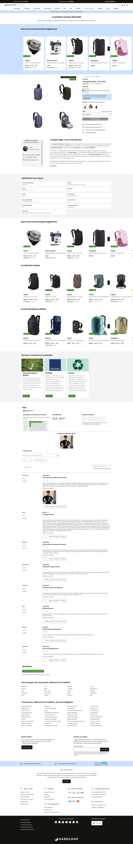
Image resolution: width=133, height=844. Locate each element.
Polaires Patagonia (72, 712)
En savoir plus (86, 98)
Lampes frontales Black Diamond (76, 721)
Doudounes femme (26, 706)
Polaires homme (25, 717)
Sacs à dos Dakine (72, 725)
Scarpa (69, 690)
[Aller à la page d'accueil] (83, 76)
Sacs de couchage (26, 725)
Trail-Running (47, 8)
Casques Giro (93, 708)
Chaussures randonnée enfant (52, 721)
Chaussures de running (50, 717)
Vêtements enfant (72, 706)
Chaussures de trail (49, 714)
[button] (38, 89)
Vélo (64, 8)
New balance (93, 688)
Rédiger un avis (99, 83)
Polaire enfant (71, 708)
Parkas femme (25, 708)
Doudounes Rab (94, 710)
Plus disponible (95, 119)
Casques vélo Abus (95, 723)
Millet (45, 688)
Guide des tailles (106, 111)
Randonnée (37, 8)
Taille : (84, 111)
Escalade (57, 8)
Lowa (22, 695)
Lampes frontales (26, 723)
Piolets (46, 710)
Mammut (69, 695)
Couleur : (93, 102)
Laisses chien (93, 714)
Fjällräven (69, 686)
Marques (100, 8)
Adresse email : (78, 746)
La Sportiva (24, 693)
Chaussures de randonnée (51, 712)
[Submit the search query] (118, 5)
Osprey (85, 79)
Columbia (69, 688)
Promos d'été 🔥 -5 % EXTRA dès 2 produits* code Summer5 (66, 11)
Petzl (91, 695)
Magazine (116, 8)
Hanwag (92, 690)
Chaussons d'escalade (50, 719)
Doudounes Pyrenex (72, 714)
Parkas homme (25, 714)
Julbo (91, 686)
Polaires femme (25, 710)
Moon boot (47, 690)
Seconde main (90, 8)
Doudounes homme (26, 712)
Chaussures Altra (94, 719)
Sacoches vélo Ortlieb (96, 717)
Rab (22, 690)
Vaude (69, 693)
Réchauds (47, 706)
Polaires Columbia (72, 719)
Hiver (70, 8)
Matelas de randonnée (27, 721)
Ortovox (23, 688)
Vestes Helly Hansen (72, 717)
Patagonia (24, 686)
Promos (108, 8)
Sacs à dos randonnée (95, 76)
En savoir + (53, 166)
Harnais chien (94, 712)
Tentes (23, 719)
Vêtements (17, 8)
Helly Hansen (47, 693)
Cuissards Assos (94, 706)
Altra (45, 686)
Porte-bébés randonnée (50, 725)
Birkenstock (93, 693)
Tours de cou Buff (95, 721)
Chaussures (27, 8)
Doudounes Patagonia (96, 725)
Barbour (46, 695)
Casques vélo (48, 723)
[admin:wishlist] (110, 119)
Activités (78, 8)
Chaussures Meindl (72, 723)
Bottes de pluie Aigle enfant (74, 710)
